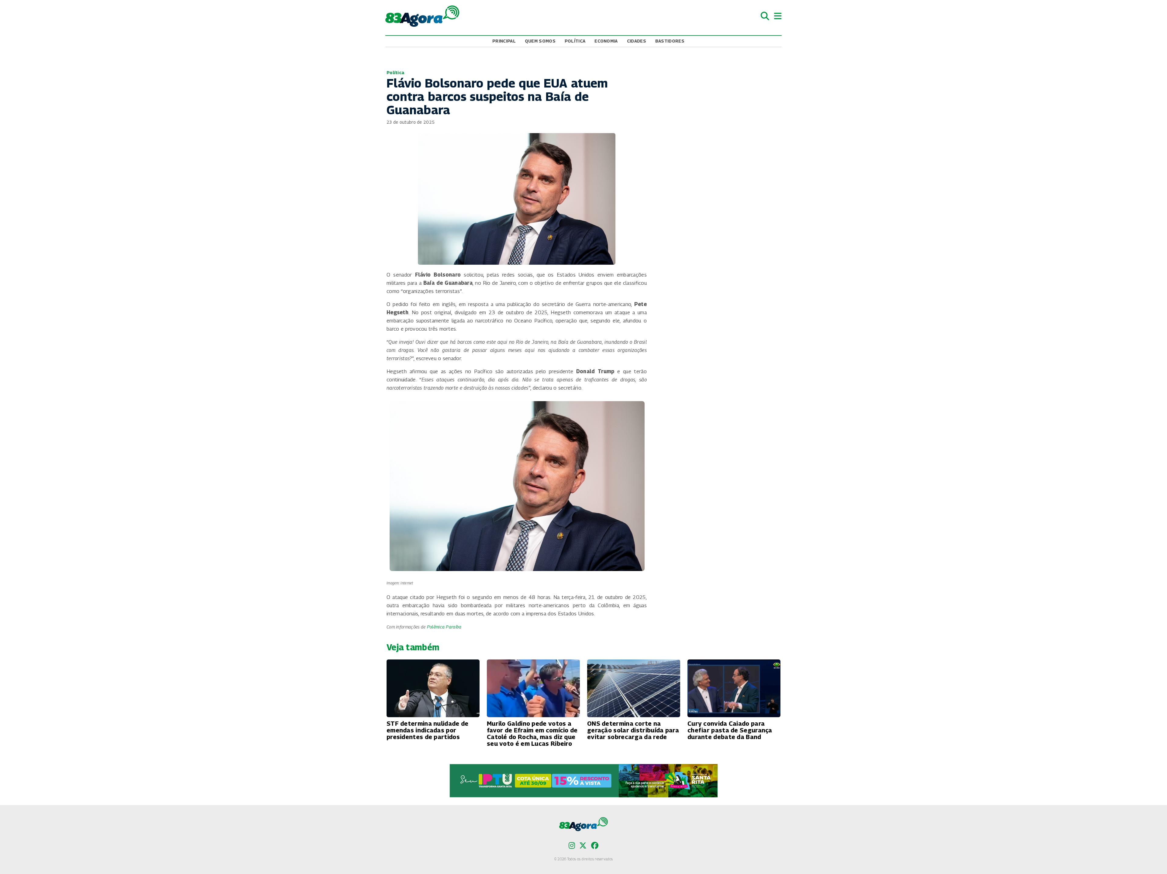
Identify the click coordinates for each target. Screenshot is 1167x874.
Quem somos (540, 40)
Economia (606, 40)
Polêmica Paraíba (444, 626)
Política (575, 40)
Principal (504, 40)
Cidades (636, 40)
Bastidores (669, 40)
